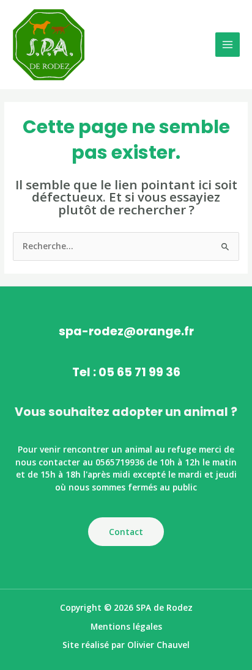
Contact (126, 531)
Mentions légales (126, 626)
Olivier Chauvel (158, 644)
